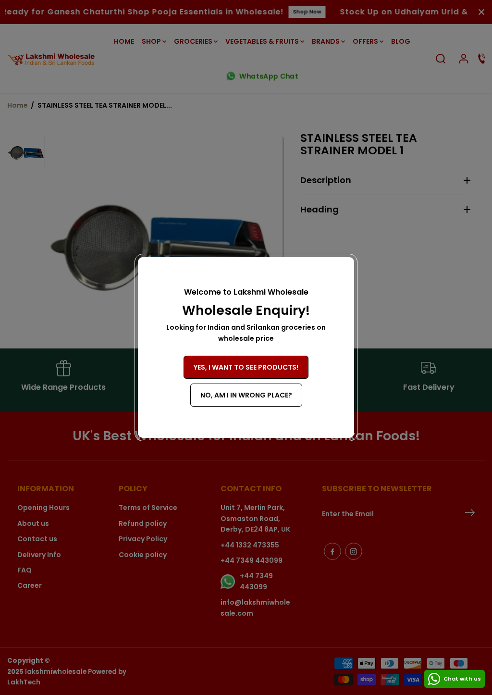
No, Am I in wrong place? (246, 395)
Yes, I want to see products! (246, 367)
